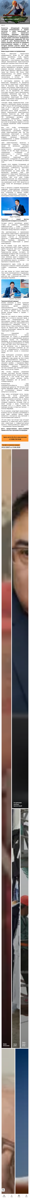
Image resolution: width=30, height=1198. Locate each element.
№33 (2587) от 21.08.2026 (11, 447)
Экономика (3, 17)
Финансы (9, 17)
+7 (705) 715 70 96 (15, 439)
